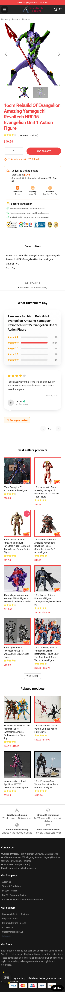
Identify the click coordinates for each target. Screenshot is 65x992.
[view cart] (60, 9)
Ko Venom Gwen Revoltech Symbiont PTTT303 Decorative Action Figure (17, 784)
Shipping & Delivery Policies (15, 914)
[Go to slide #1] (24, 92)
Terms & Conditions (11, 886)
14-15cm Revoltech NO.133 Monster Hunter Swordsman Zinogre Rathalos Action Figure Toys (17, 732)
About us (6, 882)
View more (33, 676)
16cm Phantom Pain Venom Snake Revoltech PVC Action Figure (46, 784)
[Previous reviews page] (43, 428)
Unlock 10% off (6, 978)
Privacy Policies (9, 890)
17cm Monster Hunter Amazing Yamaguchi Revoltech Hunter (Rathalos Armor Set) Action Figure (45, 546)
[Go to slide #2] (40, 92)
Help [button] (59, 988)
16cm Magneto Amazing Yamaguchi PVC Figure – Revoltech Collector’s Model (17, 598)
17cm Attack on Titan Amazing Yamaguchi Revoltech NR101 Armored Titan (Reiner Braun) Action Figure (17, 546)
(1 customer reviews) (28, 135)
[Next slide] (59, 54)
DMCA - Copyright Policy (14, 895)
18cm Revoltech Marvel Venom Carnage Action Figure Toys (45, 728)
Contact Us (7, 927)
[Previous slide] (6, 54)
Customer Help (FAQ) (12, 932)
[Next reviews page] (58, 428)
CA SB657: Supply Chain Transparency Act (22, 899)
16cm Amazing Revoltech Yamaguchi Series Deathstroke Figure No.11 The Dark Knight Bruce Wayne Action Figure (46, 653)
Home (4, 19)
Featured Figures (21, 19)
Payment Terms (10, 918)
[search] (55, 9)
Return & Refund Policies (14, 923)
